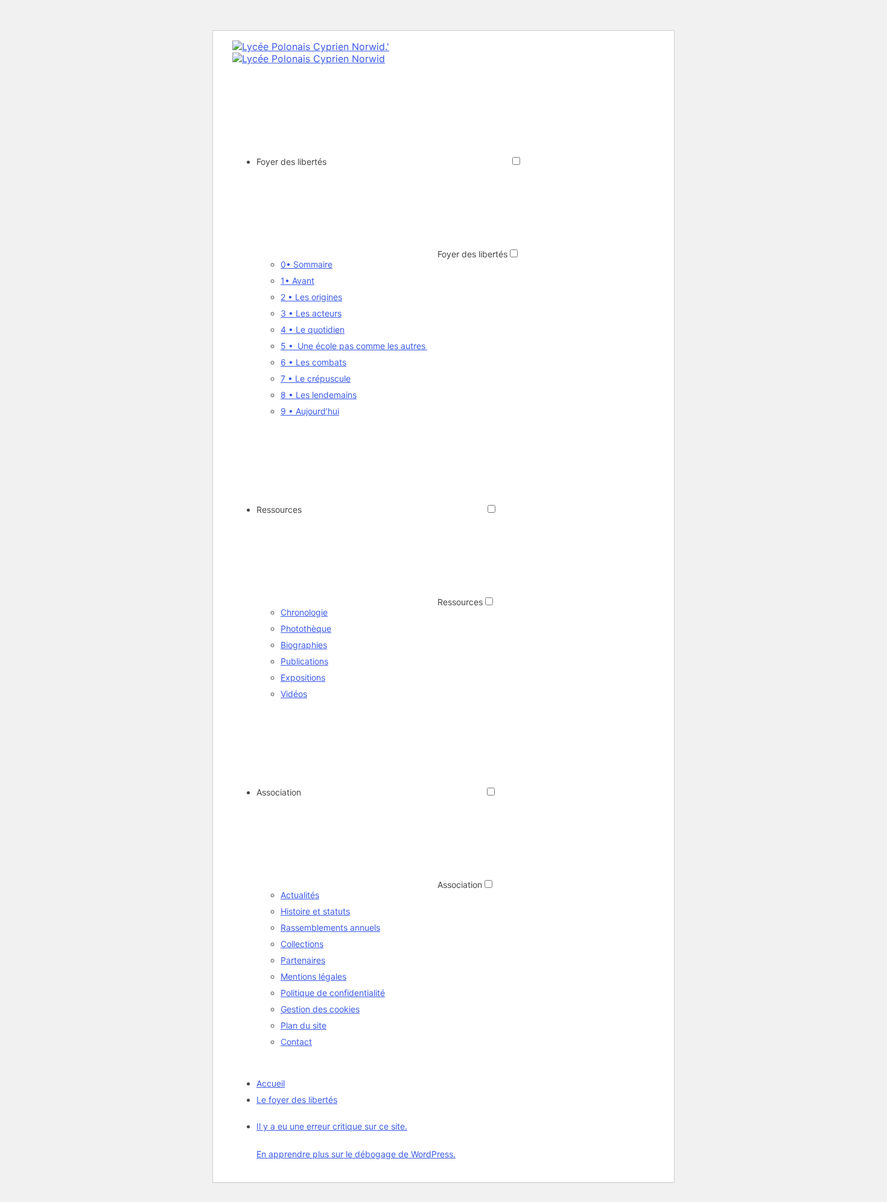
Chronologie (304, 612)
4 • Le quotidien (313, 329)
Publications (304, 661)
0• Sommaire (306, 264)
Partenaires (303, 960)
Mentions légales (313, 976)
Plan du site (303, 1025)
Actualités (300, 895)
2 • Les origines (311, 297)
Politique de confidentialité (333, 993)
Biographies (304, 645)
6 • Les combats (313, 362)
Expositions (303, 677)
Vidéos (294, 694)
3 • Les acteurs (311, 313)
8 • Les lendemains (319, 395)
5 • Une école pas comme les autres (354, 346)
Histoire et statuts (315, 911)
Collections (302, 944)
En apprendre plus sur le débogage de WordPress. (356, 1154)
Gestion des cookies (320, 1009)
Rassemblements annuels (330, 927)
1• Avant (297, 280)
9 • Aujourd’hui (310, 411)
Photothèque (306, 628)
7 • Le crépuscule (316, 378)
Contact (296, 1041)
